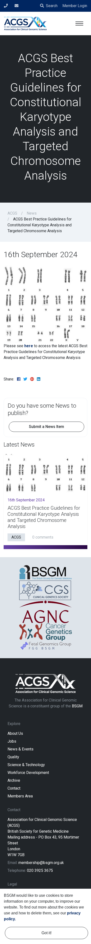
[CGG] (45, 632)
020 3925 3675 (40, 870)
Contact (14, 788)
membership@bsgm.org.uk (41, 862)
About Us (15, 733)
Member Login (74, 5)
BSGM (77, 706)
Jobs (12, 741)
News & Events (20, 749)
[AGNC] (45, 611)
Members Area (20, 796)
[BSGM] (45, 572)
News (32, 213)
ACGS (12, 213)
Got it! (46, 933)
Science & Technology (26, 764)
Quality (13, 757)
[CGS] (45, 590)
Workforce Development (28, 772)
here (28, 346)
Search (52, 5)
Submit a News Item (46, 426)
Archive (14, 780)
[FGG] (45, 645)
